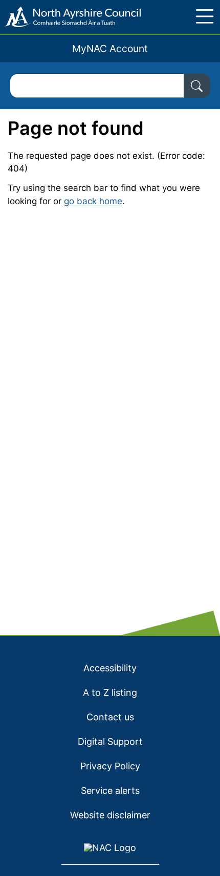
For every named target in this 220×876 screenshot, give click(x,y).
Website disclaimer (110, 815)
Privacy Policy (110, 766)
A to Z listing (110, 692)
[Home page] (70, 17)
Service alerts (110, 790)
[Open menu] (204, 16)
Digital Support (110, 741)
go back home (93, 201)
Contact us (110, 717)
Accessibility (110, 668)
